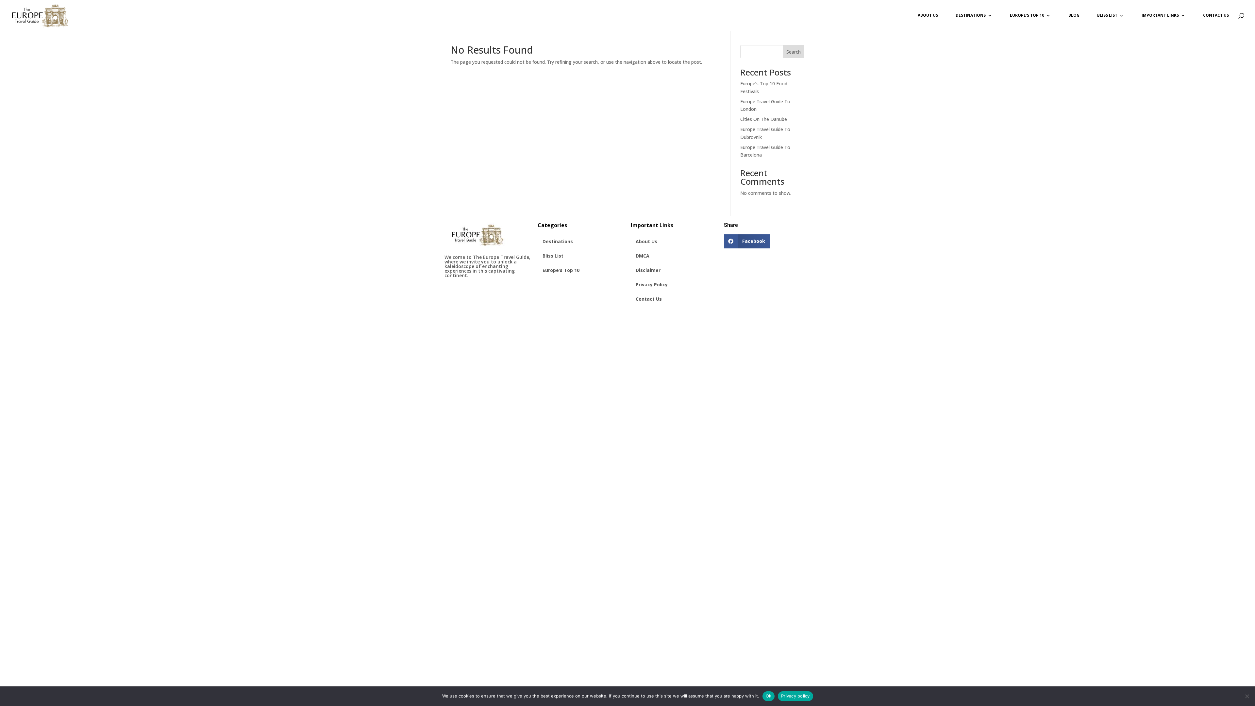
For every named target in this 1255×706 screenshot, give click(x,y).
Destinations (971, 15)
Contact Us (1216, 15)
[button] (747, 241)
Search (793, 52)
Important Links (1160, 15)
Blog (1073, 15)
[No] (1247, 696)
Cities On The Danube (763, 119)
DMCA (642, 256)
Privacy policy (795, 695)
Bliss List (1107, 15)
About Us (928, 15)
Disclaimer (648, 270)
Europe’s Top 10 (1027, 15)
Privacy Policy (652, 284)
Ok (769, 695)
